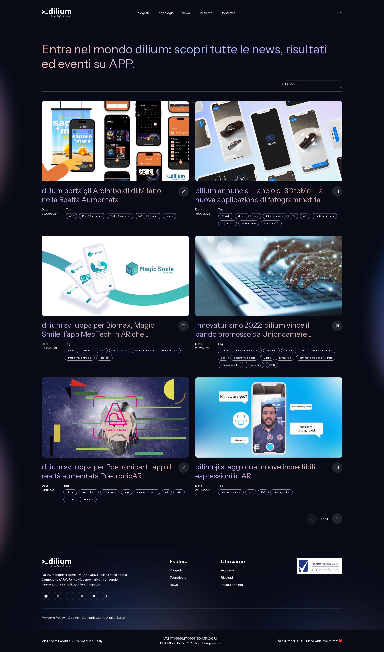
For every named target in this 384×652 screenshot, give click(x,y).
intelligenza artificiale (79, 357)
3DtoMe (226, 215)
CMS (272, 364)
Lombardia (285, 357)
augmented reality (147, 492)
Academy (228, 570)
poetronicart (88, 492)
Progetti (143, 13)
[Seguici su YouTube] (94, 595)
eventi (155, 215)
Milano (267, 357)
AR (305, 215)
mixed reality (120, 350)
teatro (169, 215)
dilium (241, 215)
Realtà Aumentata (92, 215)
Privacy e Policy (53, 618)
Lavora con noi (232, 585)
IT (336, 13)
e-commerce (249, 223)
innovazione (254, 364)
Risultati (227, 577)
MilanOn (271, 350)
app (256, 215)
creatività (88, 499)
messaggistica (281, 492)
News (186, 13)
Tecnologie (165, 13)
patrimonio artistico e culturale (315, 357)
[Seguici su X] (82, 595)
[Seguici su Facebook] (70, 595)
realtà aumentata (324, 215)
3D (293, 215)
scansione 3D (271, 223)
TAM (140, 215)
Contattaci (228, 13)
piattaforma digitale (244, 357)
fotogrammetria (274, 215)
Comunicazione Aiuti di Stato (103, 618)
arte (179, 492)
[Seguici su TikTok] (106, 595)
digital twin (227, 223)
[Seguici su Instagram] (58, 595)
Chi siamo (205, 13)
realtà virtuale (169, 350)
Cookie (73, 618)
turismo (289, 350)
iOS (263, 492)
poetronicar (110, 492)
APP (71, 215)
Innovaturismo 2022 (247, 350)
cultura (71, 499)
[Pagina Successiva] (337, 519)
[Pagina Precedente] (311, 519)
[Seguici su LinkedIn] (46, 595)
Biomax (87, 350)
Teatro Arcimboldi (120, 215)
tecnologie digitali (230, 364)
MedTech (104, 357)
